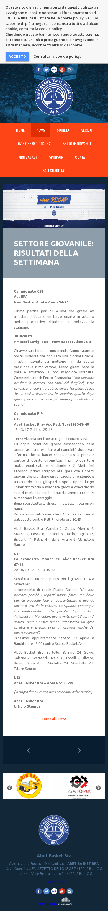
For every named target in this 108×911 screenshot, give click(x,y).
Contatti (82, 157)
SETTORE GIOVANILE (77, 143)
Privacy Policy (54, 882)
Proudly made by (47, 903)
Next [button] (98, 788)
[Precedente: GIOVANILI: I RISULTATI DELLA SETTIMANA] (28, 750)
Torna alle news (54, 719)
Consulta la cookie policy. (57, 56)
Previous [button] (9, 788)
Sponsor (56, 157)
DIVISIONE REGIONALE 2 (34, 143)
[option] (28, 788)
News (41, 130)
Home (20, 130)
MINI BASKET (28, 157)
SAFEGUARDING (54, 170)
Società (63, 130)
